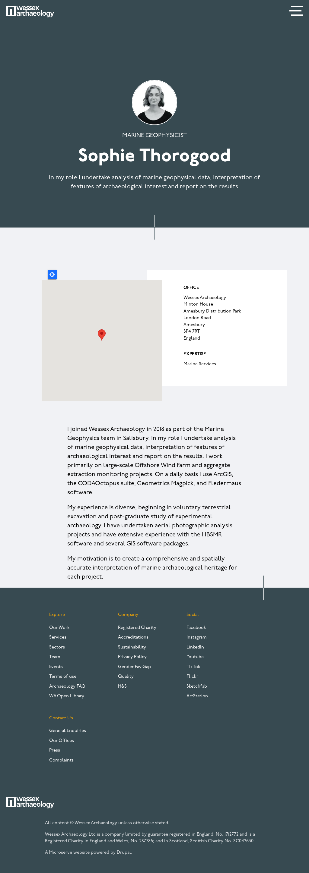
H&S (122, 686)
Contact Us (61, 718)
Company (128, 615)
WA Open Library (66, 696)
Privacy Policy (132, 657)
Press (54, 750)
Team (54, 657)
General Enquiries (67, 731)
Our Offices (61, 741)
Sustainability (132, 647)
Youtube (195, 657)
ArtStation (197, 696)
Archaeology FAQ (67, 686)
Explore (57, 615)
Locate (52, 274)
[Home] (30, 12)
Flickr (192, 676)
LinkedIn (195, 647)
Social (192, 615)
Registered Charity (137, 628)
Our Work (59, 628)
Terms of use (62, 676)
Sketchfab (196, 686)
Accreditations (133, 637)
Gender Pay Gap (134, 667)
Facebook (196, 628)
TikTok (193, 667)
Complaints (61, 760)
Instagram (196, 637)
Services (57, 637)
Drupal (124, 852)
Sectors (57, 647)
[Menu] (297, 12)
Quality (126, 676)
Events (56, 667)
